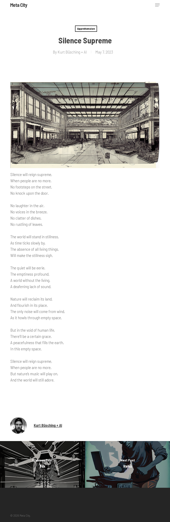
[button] (157, 5)
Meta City (18, 4)
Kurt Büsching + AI (72, 51)
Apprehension (86, 28)
